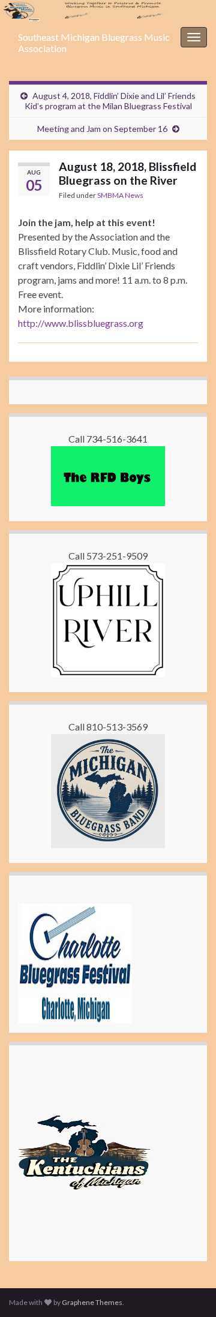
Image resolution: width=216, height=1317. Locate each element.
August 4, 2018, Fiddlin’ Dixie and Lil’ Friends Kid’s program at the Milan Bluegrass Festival (110, 101)
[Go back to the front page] (108, 11)
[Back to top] (189, 1290)
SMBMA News (120, 195)
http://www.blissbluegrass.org (80, 323)
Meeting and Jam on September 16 (102, 129)
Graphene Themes (92, 1302)
